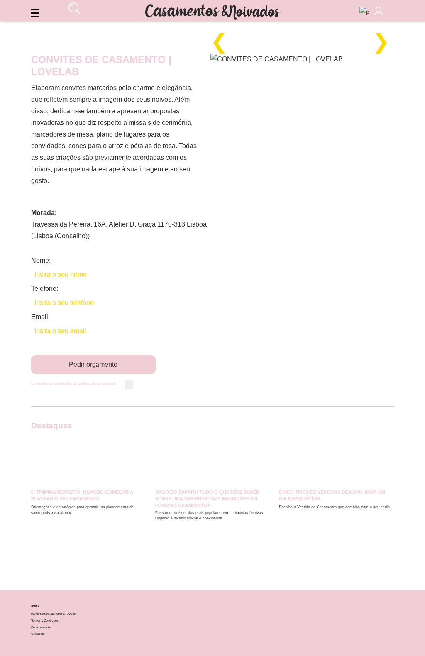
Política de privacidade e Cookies (54, 614)
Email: (40, 316)
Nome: (41, 260)
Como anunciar (41, 627)
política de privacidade (97, 383)
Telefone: (44, 288)
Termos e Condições (45, 620)
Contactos (38, 634)
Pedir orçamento (93, 364)
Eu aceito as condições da (74, 383)
